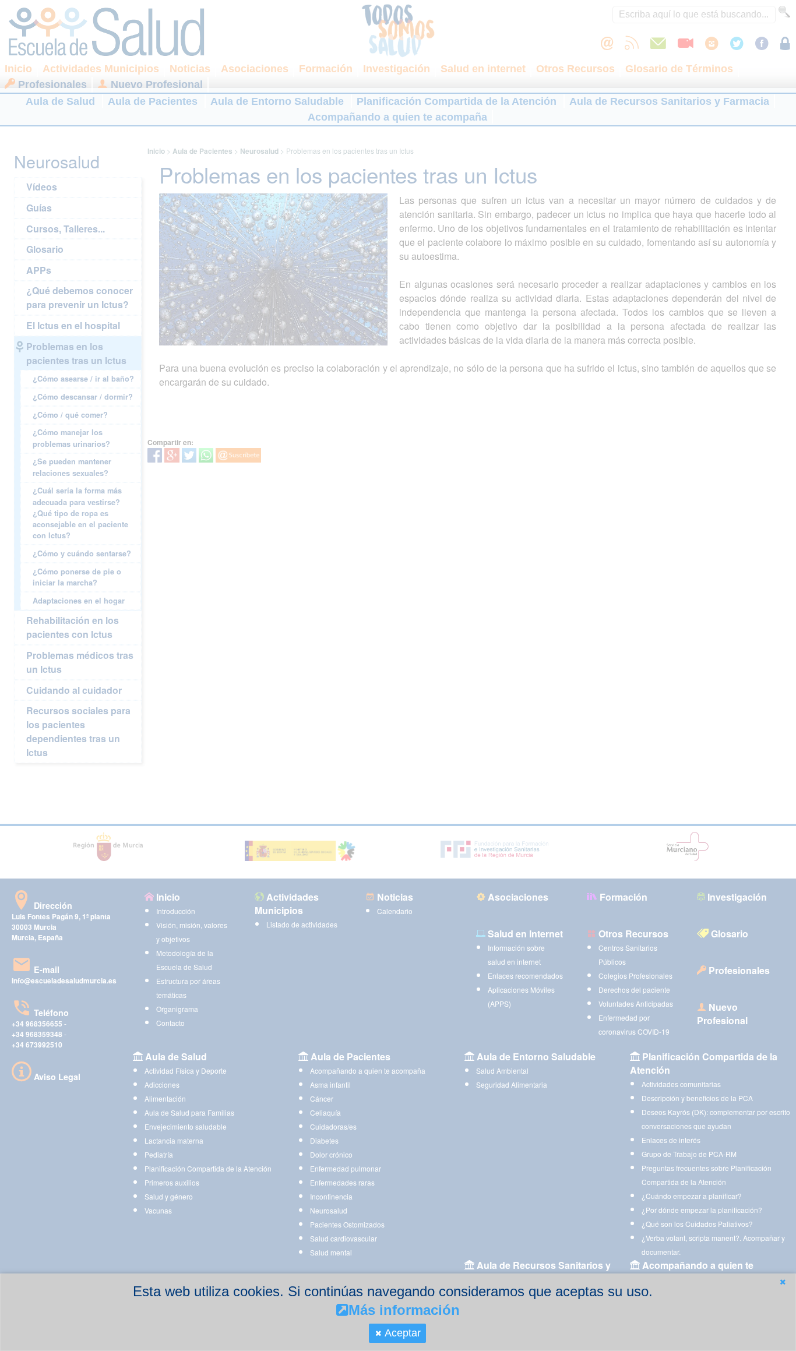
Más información (404, 1310)
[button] (782, 1282)
